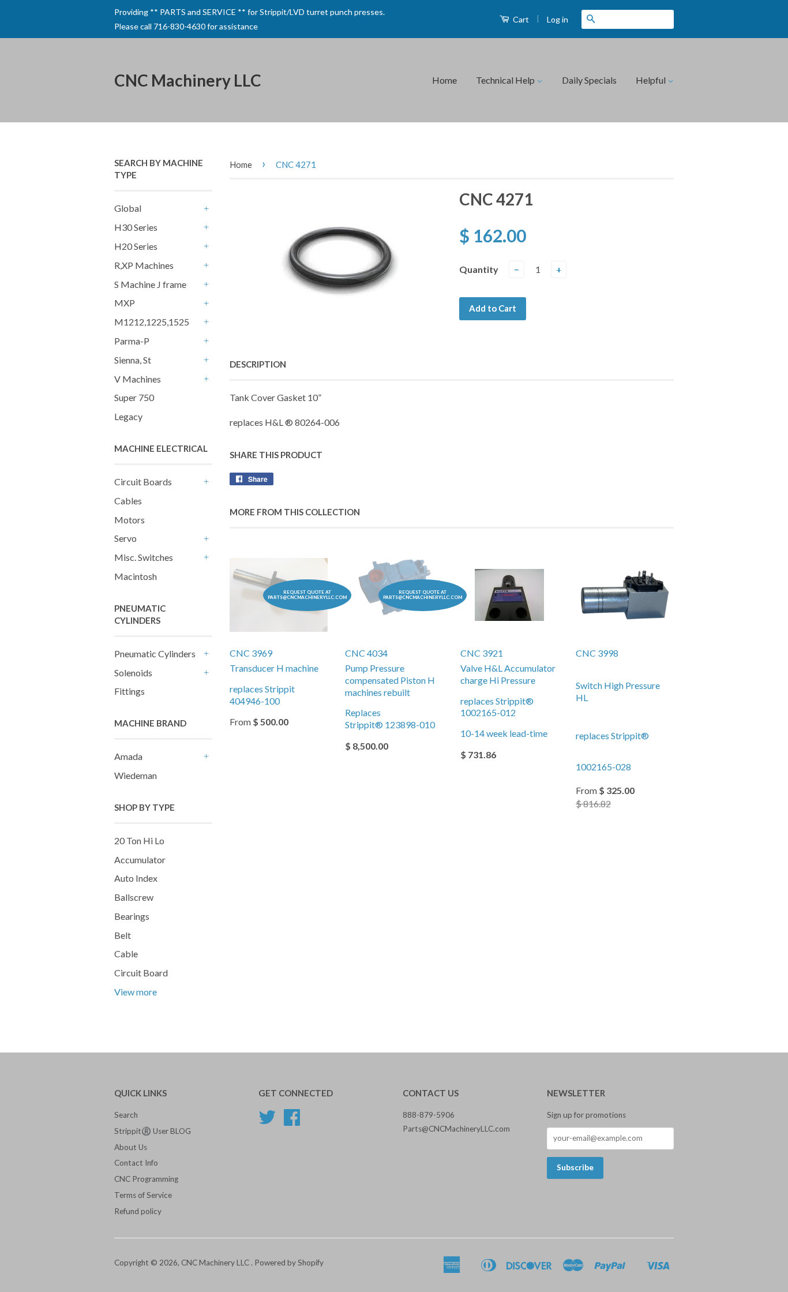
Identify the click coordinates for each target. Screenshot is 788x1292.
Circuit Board (141, 972)
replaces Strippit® (613, 735)
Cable (126, 953)
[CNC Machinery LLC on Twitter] (267, 1121)
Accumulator (140, 859)
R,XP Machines (144, 265)
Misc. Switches (143, 557)
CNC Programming (146, 1179)
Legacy (128, 416)
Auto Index (135, 877)
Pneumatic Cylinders (155, 653)
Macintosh (135, 576)
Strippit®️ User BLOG (152, 1131)
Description (258, 364)
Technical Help (506, 79)
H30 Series (135, 227)
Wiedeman (135, 775)
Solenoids (133, 672)
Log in (557, 19)
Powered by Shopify (289, 1262)
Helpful (651, 79)
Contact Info (136, 1162)
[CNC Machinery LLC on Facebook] (292, 1121)
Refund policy (138, 1211)
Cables (128, 500)
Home (444, 79)
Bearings (131, 916)
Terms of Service (143, 1195)
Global (127, 208)
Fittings (129, 691)
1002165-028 (603, 766)
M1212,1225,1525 (151, 321)
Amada (128, 756)
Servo (125, 538)
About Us (130, 1147)
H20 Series (135, 246)
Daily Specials (589, 79)
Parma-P (131, 340)
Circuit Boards (143, 481)
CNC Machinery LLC (187, 80)
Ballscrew (133, 897)
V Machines (137, 378)
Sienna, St (132, 359)
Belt (122, 935)
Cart (520, 19)
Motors (129, 519)
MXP (124, 302)
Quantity (478, 269)
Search (126, 1114)
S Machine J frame (150, 284)
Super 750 (134, 397)
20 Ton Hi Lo (139, 840)
